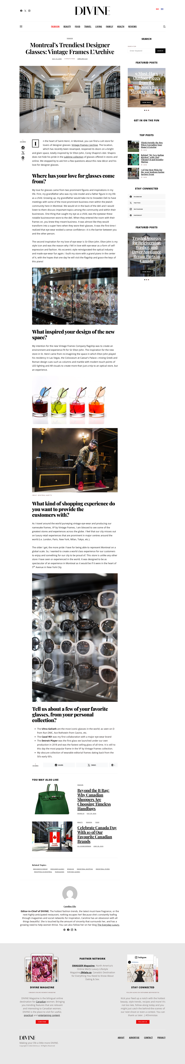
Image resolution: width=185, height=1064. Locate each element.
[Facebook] (21, 11)
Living (98, 26)
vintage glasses (74, 872)
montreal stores (103, 869)
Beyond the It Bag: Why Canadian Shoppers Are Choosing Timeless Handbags (94, 799)
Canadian (41, 1001)
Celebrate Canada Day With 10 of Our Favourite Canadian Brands (97, 834)
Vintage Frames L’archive (85, 145)
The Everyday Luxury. (108, 924)
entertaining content (49, 1015)
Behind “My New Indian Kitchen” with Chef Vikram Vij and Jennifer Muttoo (152, 158)
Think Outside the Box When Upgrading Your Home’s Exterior (152, 144)
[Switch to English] (157, 9)
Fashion (55, 26)
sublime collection (73, 156)
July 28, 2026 (91, 813)
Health (120, 26)
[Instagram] (29, 11)
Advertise (134, 1037)
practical (28, 1015)
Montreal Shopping (85, 869)
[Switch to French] (162, 9)
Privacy (161, 1037)
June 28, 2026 (98, 846)
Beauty (67, 26)
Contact (148, 1037)
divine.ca (80, 813)
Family (109, 26)
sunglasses (60, 872)
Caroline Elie (82, 59)
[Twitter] (25, 11)
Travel (87, 26)
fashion (71, 869)
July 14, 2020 (57, 59)
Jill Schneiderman (84, 846)
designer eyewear (41, 869)
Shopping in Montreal (43, 872)
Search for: (132, 46)
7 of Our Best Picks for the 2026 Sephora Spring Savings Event (152, 172)
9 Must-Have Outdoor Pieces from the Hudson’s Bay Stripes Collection (146, 82)
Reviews (132, 26)
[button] (145, 110)
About (121, 1037)
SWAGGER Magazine (83, 965)
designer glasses (57, 869)
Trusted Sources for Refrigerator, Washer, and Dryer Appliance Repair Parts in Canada (146, 249)
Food (77, 26)
